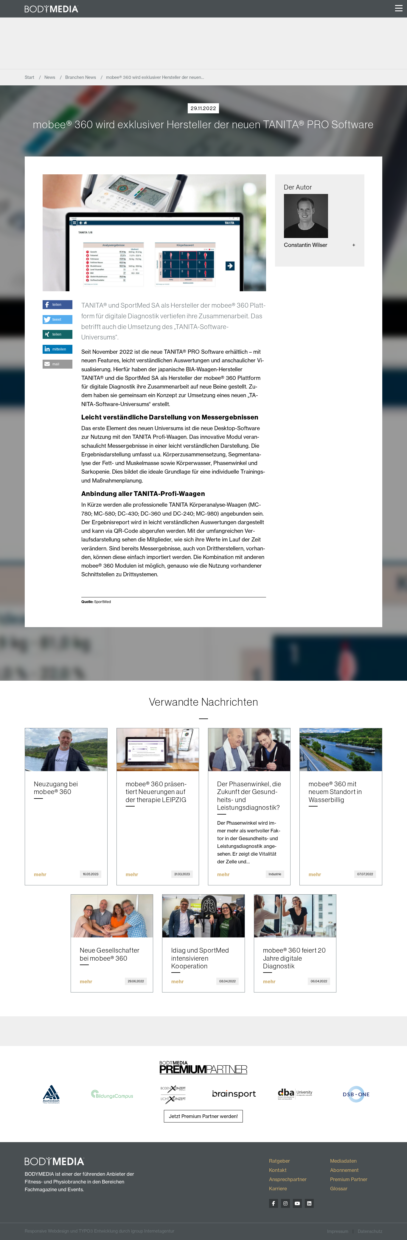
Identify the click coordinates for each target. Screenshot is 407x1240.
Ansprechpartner (288, 1179)
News (50, 77)
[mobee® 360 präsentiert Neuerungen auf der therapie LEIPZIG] (158, 749)
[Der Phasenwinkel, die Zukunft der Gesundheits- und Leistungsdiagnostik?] (249, 749)
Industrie (275, 874)
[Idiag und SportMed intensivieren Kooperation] (203, 916)
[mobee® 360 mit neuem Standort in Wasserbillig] (341, 749)
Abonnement (344, 1170)
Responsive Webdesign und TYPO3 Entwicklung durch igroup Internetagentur (99, 1231)
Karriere (278, 1189)
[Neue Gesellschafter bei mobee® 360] (112, 916)
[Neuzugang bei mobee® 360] (66, 749)
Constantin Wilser (305, 245)
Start (30, 77)
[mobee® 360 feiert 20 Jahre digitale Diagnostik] (295, 916)
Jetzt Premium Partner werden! (203, 1116)
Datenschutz (370, 1231)
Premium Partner (348, 1179)
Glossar (338, 1189)
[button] (57, 304)
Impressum (337, 1231)
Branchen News (81, 77)
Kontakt (278, 1170)
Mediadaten (343, 1161)
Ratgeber (279, 1161)
